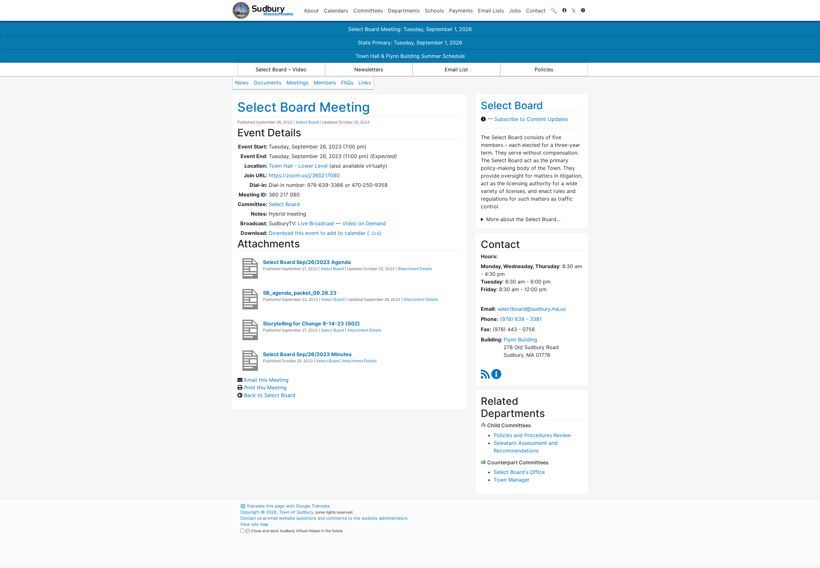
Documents (267, 82)
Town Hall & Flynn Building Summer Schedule (410, 56)
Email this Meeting (266, 380)
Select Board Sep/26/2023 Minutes (307, 354)
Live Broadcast (316, 223)
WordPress (501, 505)
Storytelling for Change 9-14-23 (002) (311, 323)
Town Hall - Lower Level (298, 166)
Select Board (307, 122)
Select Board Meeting (303, 107)
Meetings (297, 82)
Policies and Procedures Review (532, 435)
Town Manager (511, 479)
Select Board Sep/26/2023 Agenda (307, 262)
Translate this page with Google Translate (285, 505)
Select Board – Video (281, 69)
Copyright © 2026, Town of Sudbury (276, 512)
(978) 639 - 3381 (521, 319)
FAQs (347, 82)
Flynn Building (520, 339)
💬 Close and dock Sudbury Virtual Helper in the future (294, 530)
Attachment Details (415, 268)
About (311, 10)
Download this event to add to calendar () (325, 233)
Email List (456, 69)
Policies (544, 69)
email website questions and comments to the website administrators (337, 518)
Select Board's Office (519, 472)
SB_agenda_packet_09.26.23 (300, 293)
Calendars (336, 10)
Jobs (515, 10)
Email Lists (491, 10)
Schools (434, 10)
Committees (368, 10)
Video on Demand (364, 223)
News (242, 82)
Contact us (251, 518)
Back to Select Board (269, 395)
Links (364, 82)
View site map (254, 524)
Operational (512, 536)
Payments (461, 10)
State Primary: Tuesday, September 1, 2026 (410, 42)
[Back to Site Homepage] (262, 10)
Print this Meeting (265, 387)
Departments (404, 10)
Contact (535, 10)
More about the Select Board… (523, 219)
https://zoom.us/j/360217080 (304, 175)
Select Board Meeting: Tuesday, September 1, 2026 (410, 29)
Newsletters (368, 69)
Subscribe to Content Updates (531, 119)
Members (325, 82)
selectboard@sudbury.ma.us (531, 309)
